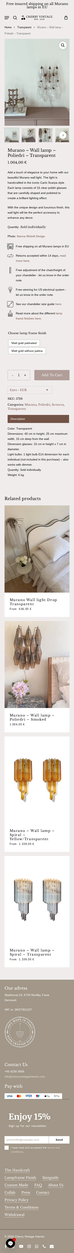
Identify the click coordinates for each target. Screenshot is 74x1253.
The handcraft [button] (17, 1170)
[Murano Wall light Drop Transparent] (37, 548)
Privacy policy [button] (17, 1200)
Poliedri (44, 404)
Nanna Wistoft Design (31, 236)
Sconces (58, 404)
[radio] (24, 343)
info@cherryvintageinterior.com (25, 1076)
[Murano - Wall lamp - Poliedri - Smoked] (37, 664)
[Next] (62, 135)
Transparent (24, 27)
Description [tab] (17, 418)
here (58, 304)
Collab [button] (10, 1192)
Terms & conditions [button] (21, 1207)
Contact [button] (42, 1192)
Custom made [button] (16, 1185)
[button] (7, 18)
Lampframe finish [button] (20, 1177)
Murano (31, 404)
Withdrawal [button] (14, 1215)
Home (8, 27)
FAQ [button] (38, 1185)
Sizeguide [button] (50, 1177)
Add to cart (52, 375)
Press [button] (25, 1192)
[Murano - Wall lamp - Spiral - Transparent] (37, 899)
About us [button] (55, 1185)
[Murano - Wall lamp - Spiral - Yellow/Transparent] (37, 779)
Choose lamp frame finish (27, 333)
